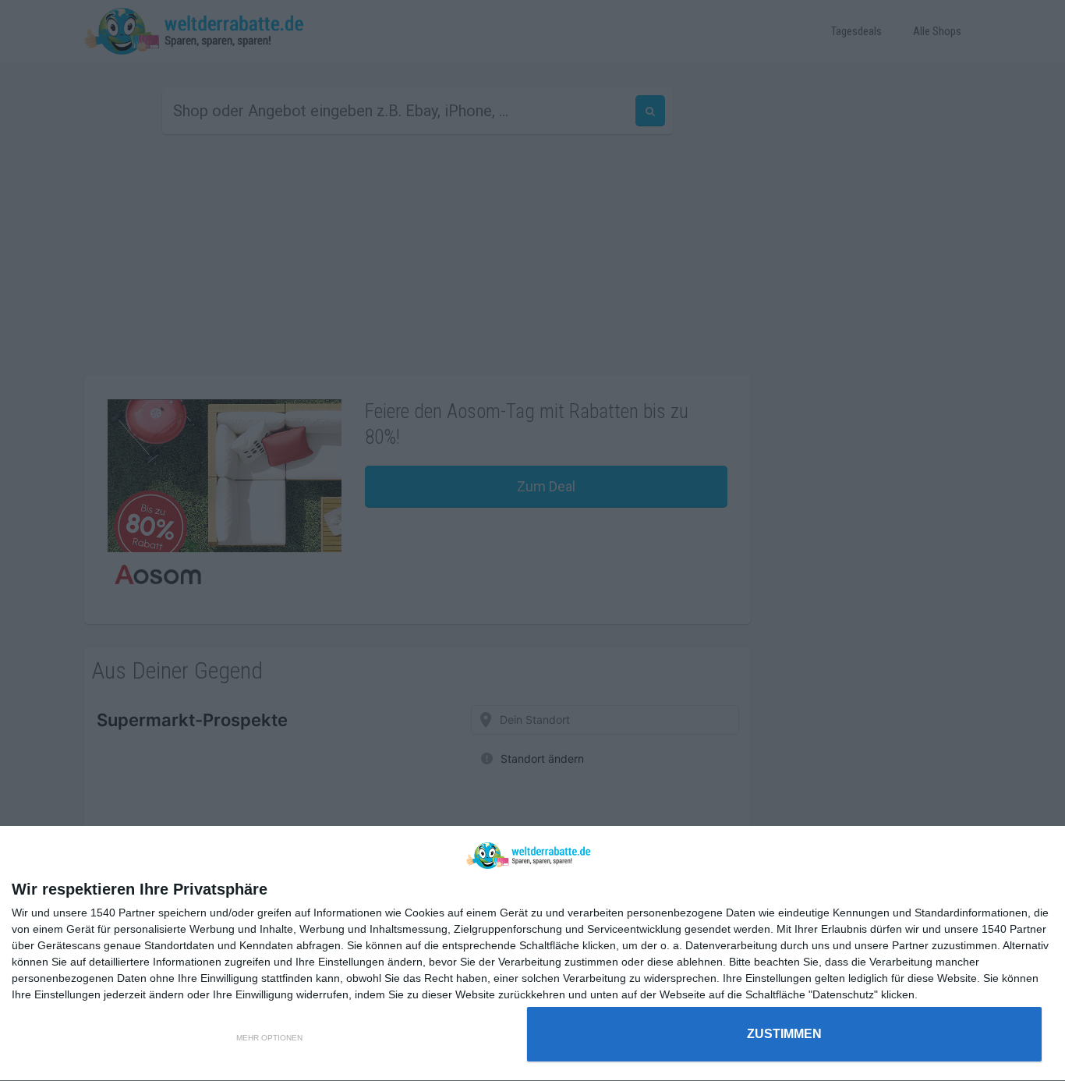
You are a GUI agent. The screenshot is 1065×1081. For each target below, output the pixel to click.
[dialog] (532, 954)
